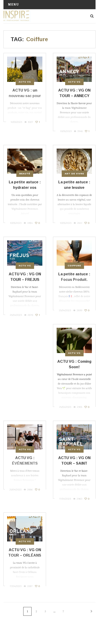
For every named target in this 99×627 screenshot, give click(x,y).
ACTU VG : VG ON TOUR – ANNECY (74, 93)
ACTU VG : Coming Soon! (74, 364)
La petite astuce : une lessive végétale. (74, 187)
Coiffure (74, 265)
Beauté (24, 173)
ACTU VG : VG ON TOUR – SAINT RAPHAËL (74, 463)
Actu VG (25, 82)
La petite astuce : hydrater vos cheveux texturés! (25, 187)
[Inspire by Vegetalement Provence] (17, 16)
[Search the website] (92, 16)
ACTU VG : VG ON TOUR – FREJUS (25, 277)
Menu (13, 4)
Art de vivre (74, 173)
